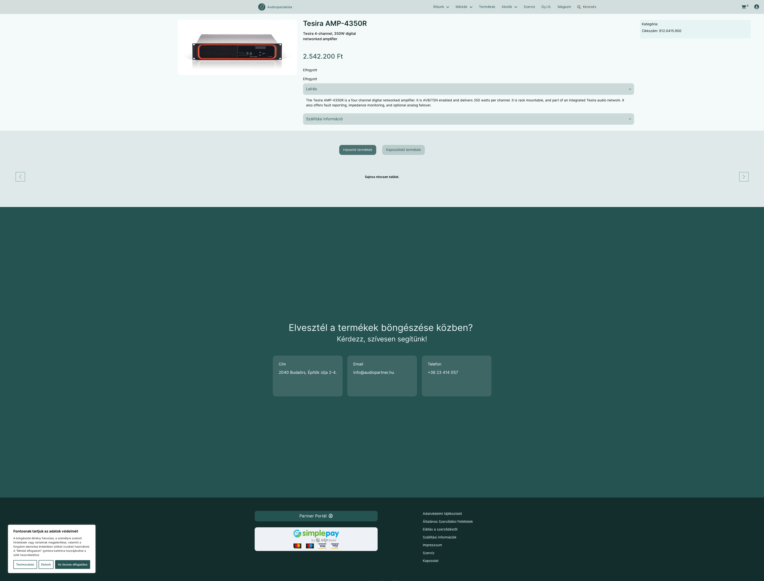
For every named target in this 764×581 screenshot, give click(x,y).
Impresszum (432, 545)
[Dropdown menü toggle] (447, 7)
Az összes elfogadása (72, 564)
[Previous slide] (20, 177)
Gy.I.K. (546, 7)
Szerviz (529, 7)
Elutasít (46, 564)
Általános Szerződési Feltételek (448, 522)
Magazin (564, 7)
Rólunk (438, 7)
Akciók (507, 7)
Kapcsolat (431, 561)
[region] (52, 549)
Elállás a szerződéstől (440, 529)
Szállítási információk (439, 537)
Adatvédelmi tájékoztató (442, 514)
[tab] (357, 150)
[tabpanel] (382, 177)
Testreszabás (25, 564)
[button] (291, 25)
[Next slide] (744, 177)
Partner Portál (313, 515)
